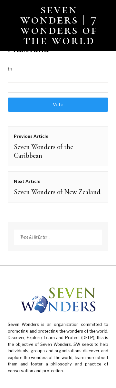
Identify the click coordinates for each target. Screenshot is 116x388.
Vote (58, 104)
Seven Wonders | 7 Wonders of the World (59, 24)
